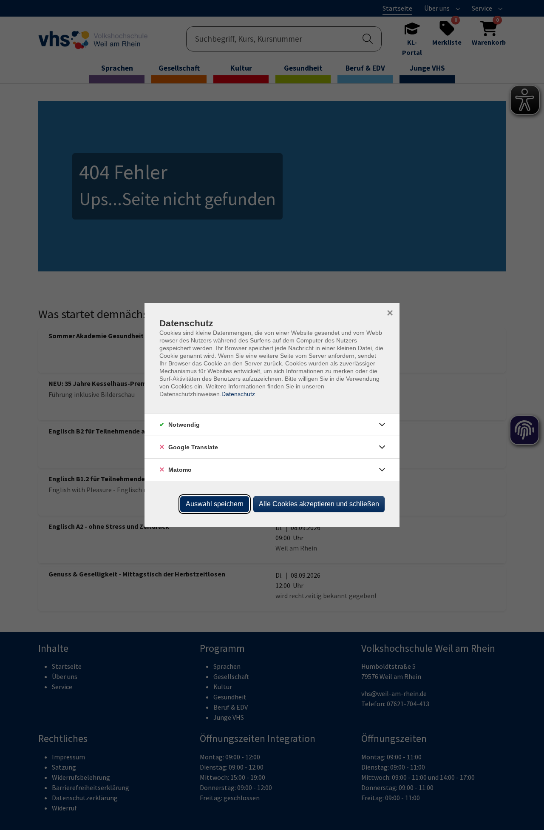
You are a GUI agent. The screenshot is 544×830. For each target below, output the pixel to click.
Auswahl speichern (215, 504)
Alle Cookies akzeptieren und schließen (319, 504)
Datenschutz (238, 394)
